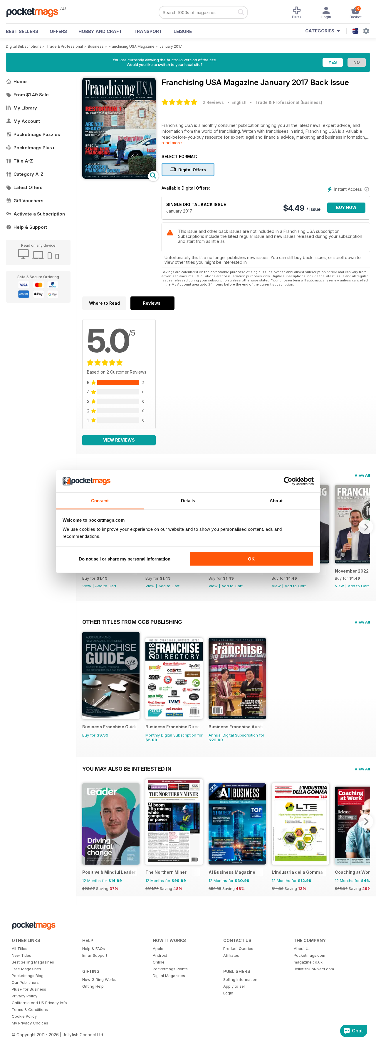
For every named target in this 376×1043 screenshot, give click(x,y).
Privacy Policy (24, 996)
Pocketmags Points (170, 968)
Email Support (94, 955)
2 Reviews (213, 102)
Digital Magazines (169, 975)
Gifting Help (93, 986)
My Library (25, 108)
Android (160, 955)
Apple (158, 948)
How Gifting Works (99, 979)
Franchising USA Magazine (132, 46)
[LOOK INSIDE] (119, 177)
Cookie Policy (24, 1016)
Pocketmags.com (309, 955)
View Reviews (119, 439)
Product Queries (238, 948)
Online (158, 962)
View (86, 585)
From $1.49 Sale (31, 94)
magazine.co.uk (308, 962)
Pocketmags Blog (27, 975)
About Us (302, 948)
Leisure (183, 31)
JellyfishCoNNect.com (314, 968)
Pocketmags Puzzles (37, 134)
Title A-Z (23, 161)
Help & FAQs (93, 948)
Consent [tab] (100, 500)
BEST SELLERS (22, 31)
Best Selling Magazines (33, 962)
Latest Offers (28, 187)
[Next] (365, 527)
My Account (27, 121)
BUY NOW (346, 207)
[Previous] (86, 821)
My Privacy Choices (30, 1023)
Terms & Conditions (30, 1009)
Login (228, 993)
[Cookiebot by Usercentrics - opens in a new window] (288, 481)
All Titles (19, 948)
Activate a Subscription (39, 214)
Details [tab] (188, 500)
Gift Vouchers (28, 200)
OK (251, 558)
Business (96, 46)
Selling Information (240, 979)
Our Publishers (25, 982)
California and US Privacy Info (39, 1002)
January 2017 (171, 46)
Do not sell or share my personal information (124, 558)
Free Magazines (26, 968)
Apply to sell (234, 986)
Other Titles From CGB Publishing (132, 622)
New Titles (21, 955)
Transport (148, 31)
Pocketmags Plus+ (34, 147)
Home (20, 81)
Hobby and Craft (100, 31)
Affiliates (231, 955)
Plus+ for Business (29, 989)
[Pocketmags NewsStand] (35, 12)
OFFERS (58, 31)
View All (362, 475)
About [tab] (276, 500)
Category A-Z (28, 174)
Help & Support (30, 227)
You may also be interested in (126, 769)
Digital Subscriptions (23, 46)
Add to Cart (105, 585)
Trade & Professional (64, 46)
